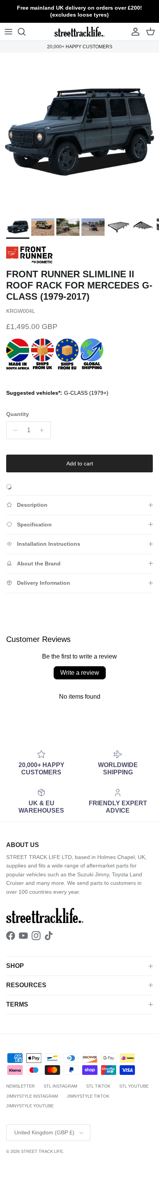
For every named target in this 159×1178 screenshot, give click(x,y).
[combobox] (79, 604)
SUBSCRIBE (79, 669)
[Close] (145, 495)
